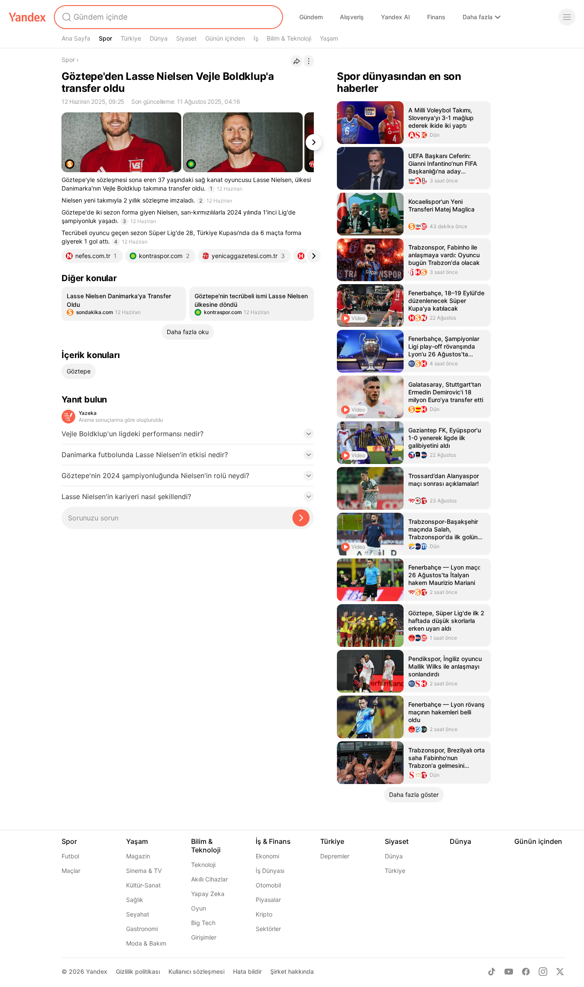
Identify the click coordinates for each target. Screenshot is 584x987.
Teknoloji (203, 864)
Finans (436, 17)
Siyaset (186, 38)
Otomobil (268, 885)
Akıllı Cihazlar (209, 879)
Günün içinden (225, 38)
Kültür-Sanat (143, 885)
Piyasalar (268, 899)
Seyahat (137, 914)
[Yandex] (27, 17)
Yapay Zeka (207, 893)
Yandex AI (395, 17)
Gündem (311, 17)
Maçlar (71, 870)
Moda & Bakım (146, 943)
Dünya (159, 38)
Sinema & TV (144, 870)
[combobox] (167, 17)
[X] (560, 971)
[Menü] (566, 17)
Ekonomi (267, 856)
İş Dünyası (270, 870)
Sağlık (134, 899)
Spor (105, 38)
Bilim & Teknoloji (289, 38)
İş (256, 38)
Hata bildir (247, 971)
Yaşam (329, 38)
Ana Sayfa (76, 38)
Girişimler (203, 937)
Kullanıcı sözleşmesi (196, 971)
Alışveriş (352, 17)
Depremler (334, 856)
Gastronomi (142, 928)
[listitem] (124, 304)
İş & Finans (273, 841)
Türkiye (131, 38)
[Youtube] (508, 971)
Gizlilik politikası (138, 971)
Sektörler (268, 928)
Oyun (198, 908)
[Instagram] (543, 971)
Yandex (96, 971)
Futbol (70, 856)
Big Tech (203, 922)
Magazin (138, 856)
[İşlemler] (309, 61)
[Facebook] (525, 971)
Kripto (264, 914)
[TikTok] (491, 971)
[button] (188, 436)
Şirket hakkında (292, 971)
